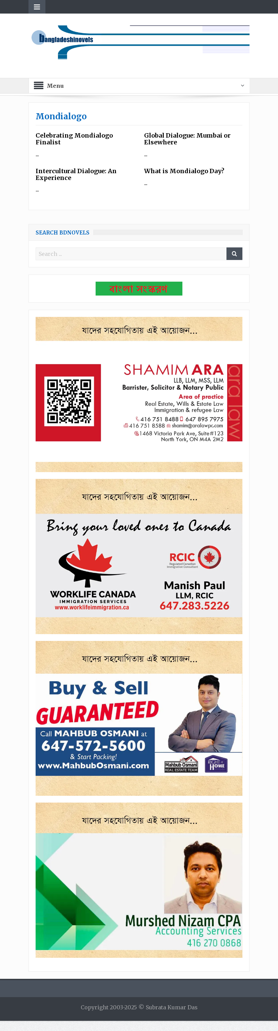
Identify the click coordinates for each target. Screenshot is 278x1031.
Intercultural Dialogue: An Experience (76, 174)
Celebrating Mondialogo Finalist (74, 139)
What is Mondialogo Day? (184, 171)
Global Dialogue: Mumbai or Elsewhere (187, 139)
